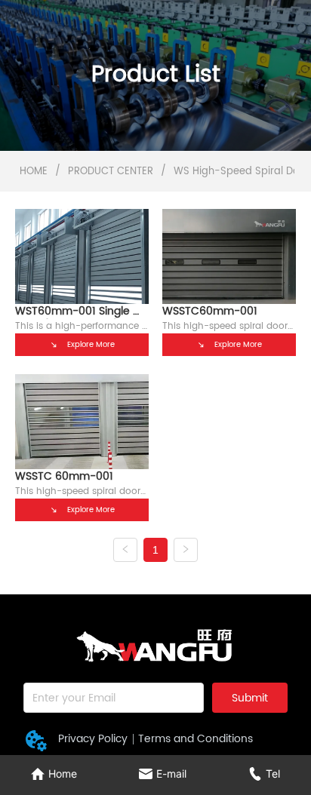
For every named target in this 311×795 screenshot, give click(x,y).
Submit (250, 698)
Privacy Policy (93, 738)
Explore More (91, 345)
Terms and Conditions (195, 738)
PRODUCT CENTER (110, 172)
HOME (34, 172)
